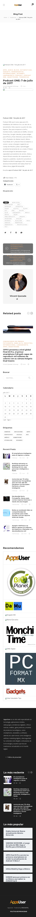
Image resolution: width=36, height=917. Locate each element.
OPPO (5, 346)
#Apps (28, 431)
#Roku (28, 220)
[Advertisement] (18, 42)
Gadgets (6, 72)
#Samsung (7, 222)
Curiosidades (19, 255)
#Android (7, 431)
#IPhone (21, 210)
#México (27, 212)
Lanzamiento (8, 75)
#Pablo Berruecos (10, 216)
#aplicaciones (18, 431)
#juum (6, 212)
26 (14, 414)
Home (5, 17)
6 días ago (14, 490)
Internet (21, 73)
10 (5, 407)
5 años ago (15, 364)
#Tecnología (8, 440)
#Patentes (22, 216)
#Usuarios (19, 440)
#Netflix (7, 214)
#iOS (6, 210)
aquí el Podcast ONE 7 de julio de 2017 (20, 170)
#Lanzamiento (16, 212)
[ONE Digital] (10, 649)
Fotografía (8, 343)
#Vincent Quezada (22, 224)
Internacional (9, 73)
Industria (28, 343)
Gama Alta (18, 343)
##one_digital (16, 202)
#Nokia (15, 214)
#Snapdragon (8, 224)
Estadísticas (26, 70)
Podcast (19, 75)
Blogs (16, 70)
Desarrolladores (17, 257)
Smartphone (12, 77)
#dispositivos (8, 434)
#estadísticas (19, 206)
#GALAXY (7, 208)
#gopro (25, 208)
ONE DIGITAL (25, 908)
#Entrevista (8, 206)
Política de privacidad (14, 757)
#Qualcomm (18, 220)
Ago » (9, 420)
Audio (10, 70)
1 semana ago (15, 504)
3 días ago (14, 458)
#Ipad (13, 210)
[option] (18, 341)
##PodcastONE (9, 204)
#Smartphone (18, 222)
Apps (5, 70)
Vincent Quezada (7, 86)
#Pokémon (7, 220)
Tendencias (13, 17)
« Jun (4, 420)
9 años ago (15, 86)
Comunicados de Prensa (13, 341)
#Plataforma (8, 218)
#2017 (18, 204)
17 (5, 410)
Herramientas (17, 72)
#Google (15, 208)
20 (18, 410)
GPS (23, 259)
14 (22, 407)
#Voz (6, 226)
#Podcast (19, 218)
